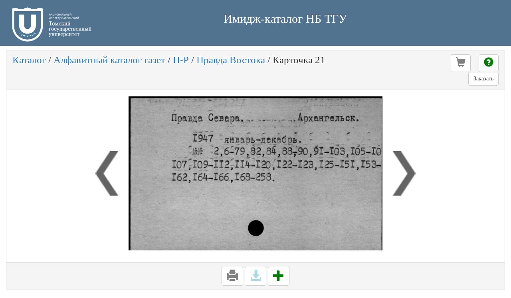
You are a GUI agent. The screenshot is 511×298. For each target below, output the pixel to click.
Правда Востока (230, 59)
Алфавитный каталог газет (109, 59)
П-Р (181, 59)
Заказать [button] (483, 79)
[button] (461, 63)
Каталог (29, 59)
